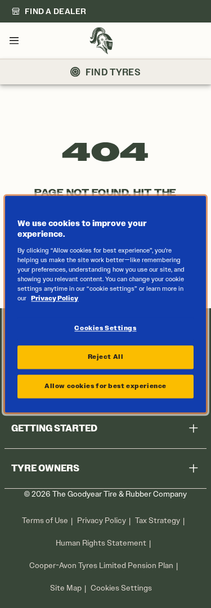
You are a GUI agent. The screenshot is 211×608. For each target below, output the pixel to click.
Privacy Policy (101, 520)
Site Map (66, 588)
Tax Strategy (157, 520)
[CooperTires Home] (101, 41)
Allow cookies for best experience (105, 386)
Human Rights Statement (101, 543)
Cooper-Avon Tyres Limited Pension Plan (101, 565)
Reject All (106, 357)
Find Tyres (113, 72)
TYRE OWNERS (45, 468)
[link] (49, 11)
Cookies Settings (121, 588)
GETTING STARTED (54, 428)
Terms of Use (45, 520)
